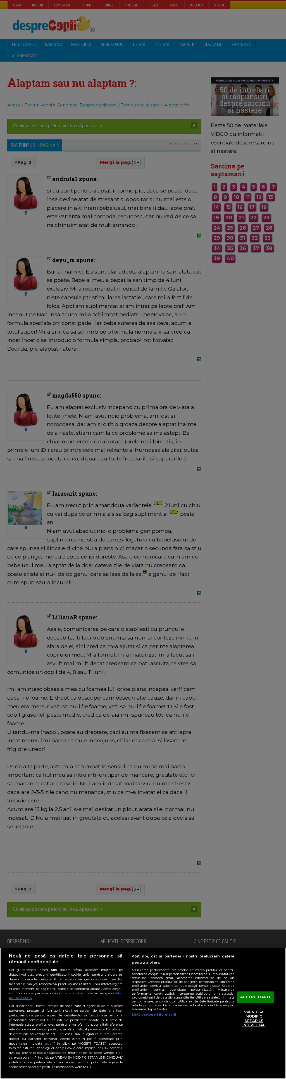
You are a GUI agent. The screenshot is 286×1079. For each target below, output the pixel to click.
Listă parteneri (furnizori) (154, 1014)
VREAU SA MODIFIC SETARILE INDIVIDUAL (253, 1018)
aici (47, 1043)
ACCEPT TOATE (255, 997)
